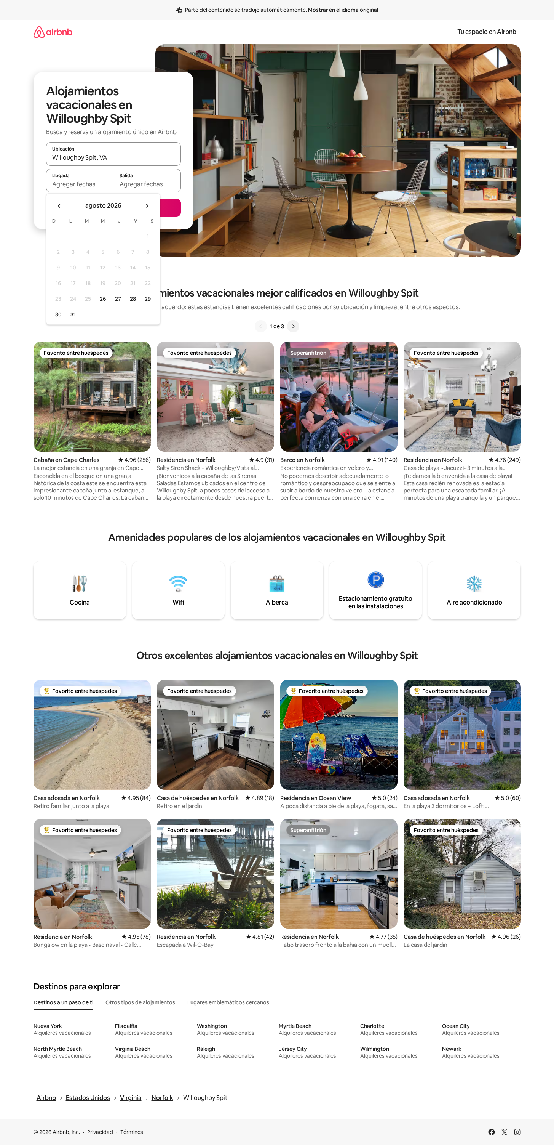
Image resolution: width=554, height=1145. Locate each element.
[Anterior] (261, 326)
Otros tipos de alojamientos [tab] (140, 1002)
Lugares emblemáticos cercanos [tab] (228, 1002)
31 (73, 314)
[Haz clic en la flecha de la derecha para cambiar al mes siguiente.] (147, 206)
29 (148, 298)
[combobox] (113, 157)
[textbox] (79, 184)
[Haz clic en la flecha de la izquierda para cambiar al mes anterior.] (59, 206)
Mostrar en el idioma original (343, 9)
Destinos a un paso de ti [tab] (63, 1002)
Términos (131, 1132)
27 (118, 298)
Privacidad (100, 1132)
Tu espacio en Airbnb (486, 32)
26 (103, 298)
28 (133, 298)
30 (58, 314)
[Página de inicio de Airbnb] (53, 32)
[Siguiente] (293, 326)
